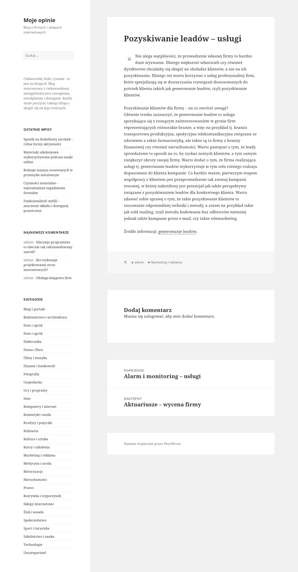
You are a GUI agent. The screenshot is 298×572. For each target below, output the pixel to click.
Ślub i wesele (34, 512)
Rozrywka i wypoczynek (42, 496)
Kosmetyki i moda (37, 414)
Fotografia (31, 374)
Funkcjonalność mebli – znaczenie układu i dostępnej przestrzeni (46, 206)
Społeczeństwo (35, 520)
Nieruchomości (35, 479)
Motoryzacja (33, 471)
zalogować (153, 316)
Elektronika (33, 341)
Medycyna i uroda (37, 463)
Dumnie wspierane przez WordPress (152, 443)
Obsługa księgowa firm (54, 278)
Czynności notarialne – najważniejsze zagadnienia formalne (44, 188)
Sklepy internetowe (39, 504)
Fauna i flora (33, 350)
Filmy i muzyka (35, 358)
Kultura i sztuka (36, 439)
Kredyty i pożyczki (38, 423)
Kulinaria (31, 431)
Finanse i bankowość (39, 366)
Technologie (33, 544)
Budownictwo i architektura (45, 317)
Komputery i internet (40, 406)
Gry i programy (35, 390)
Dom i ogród (33, 325)
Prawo (29, 488)
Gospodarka (33, 382)
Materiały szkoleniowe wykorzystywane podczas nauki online (48, 157)
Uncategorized (35, 552)
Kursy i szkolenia (37, 447)
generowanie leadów (177, 231)
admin (139, 262)
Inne (27, 398)
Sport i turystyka (36, 528)
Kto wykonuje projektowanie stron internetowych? (40, 265)
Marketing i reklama (39, 455)
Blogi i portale (34, 309)
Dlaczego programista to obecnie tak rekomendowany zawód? (48, 247)
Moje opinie (39, 20)
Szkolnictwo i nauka (39, 536)
